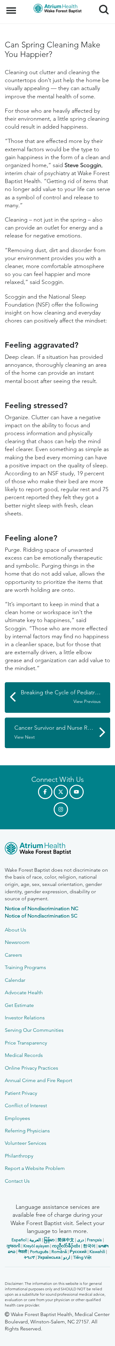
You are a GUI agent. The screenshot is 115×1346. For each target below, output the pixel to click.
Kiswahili (97, 1251)
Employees (17, 1118)
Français (94, 1239)
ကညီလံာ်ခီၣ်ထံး (66, 1245)
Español (19, 1239)
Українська (49, 1257)
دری (80, 1239)
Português (39, 1251)
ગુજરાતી (13, 1245)
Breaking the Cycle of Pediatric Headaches (65, 697)
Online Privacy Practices (31, 1068)
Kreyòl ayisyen (36, 1245)
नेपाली (22, 1251)
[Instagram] (61, 809)
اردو (66, 1257)
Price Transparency (26, 1043)
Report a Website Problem (35, 1168)
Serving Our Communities (34, 1030)
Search (101, 3)
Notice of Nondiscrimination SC (41, 916)
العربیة (35, 1239)
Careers (13, 955)
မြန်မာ (49, 1239)
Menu (12, 7)
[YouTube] (76, 792)
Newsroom (17, 942)
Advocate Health (24, 992)
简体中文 (65, 1239)
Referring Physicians (27, 1131)
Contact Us (17, 1181)
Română (59, 1251)
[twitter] (61, 792)
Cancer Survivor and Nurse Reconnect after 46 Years (62, 732)
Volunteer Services (25, 1143)
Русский (78, 1251)
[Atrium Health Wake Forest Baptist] (57, 849)
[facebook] (45, 792)
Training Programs (25, 967)
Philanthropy (19, 1156)
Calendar (15, 980)
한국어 (89, 1245)
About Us (15, 930)
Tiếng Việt (82, 1257)
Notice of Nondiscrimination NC (41, 908)
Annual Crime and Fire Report (38, 1080)
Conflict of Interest (26, 1105)
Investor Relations (25, 1018)
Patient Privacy (21, 1093)
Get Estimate (19, 1005)
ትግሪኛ (29, 1257)
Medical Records (24, 1055)
